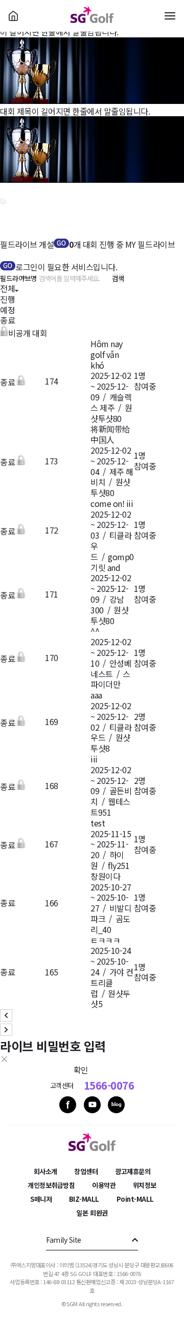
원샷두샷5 (110, 998)
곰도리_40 (110, 924)
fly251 (118, 865)
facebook (67, 1104)
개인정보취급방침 (51, 1185)
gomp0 (121, 556)
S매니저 (41, 1199)
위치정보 (144, 1185)
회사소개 (45, 1171)
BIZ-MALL (84, 1199)
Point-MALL (135, 1199)
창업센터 (86, 1171)
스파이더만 (110, 679)
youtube (92, 1104)
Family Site (63, 1240)
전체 (7, 288)
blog (116, 1104)
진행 (7, 299)
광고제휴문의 (132, 1171)
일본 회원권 (91, 1213)
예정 (7, 310)
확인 (81, 1070)
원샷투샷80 (111, 412)
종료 (7, 320)
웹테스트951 (110, 806)
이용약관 (104, 1185)
